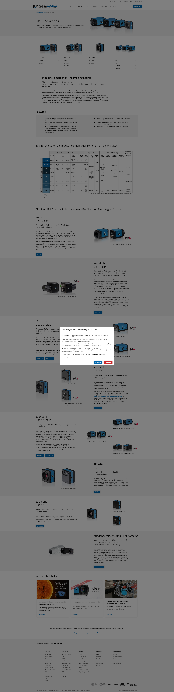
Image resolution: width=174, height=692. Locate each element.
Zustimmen (98, 362)
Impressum (64, 357)
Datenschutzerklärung (73, 357)
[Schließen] (112, 329)
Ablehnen (108, 362)
